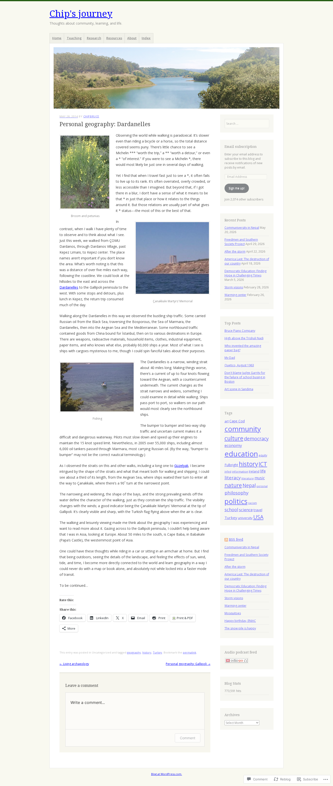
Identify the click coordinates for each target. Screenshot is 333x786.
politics (236, 501)
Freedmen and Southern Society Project (241, 241)
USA (258, 517)
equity (263, 455)
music (260, 478)
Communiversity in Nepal (242, 228)
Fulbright (231, 465)
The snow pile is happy (240, 628)
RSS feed (236, 539)
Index (146, 38)
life (263, 471)
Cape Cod (237, 421)
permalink (189, 652)
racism (252, 503)
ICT (263, 464)
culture (234, 438)
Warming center (235, 295)
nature (233, 485)
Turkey (157, 652)
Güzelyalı (181, 465)
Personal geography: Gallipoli (188, 664)
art (227, 421)
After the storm (235, 251)
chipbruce (91, 116)
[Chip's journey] (166, 78)
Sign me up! (237, 188)
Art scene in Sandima (239, 389)
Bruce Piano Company (240, 331)
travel (258, 510)
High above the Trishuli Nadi (244, 338)
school (231, 509)
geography (134, 652)
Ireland (254, 471)
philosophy (236, 493)
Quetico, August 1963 (239, 365)
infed (228, 471)
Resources (114, 38)
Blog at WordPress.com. (166, 774)
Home (56, 38)
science (246, 509)
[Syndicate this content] (226, 539)
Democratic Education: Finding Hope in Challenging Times (245, 273)
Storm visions (234, 287)
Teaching (74, 38)
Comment (187, 738)
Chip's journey (80, 14)
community (243, 428)
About (132, 38)
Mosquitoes (233, 613)
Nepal (249, 485)
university (245, 518)
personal (262, 486)
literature (247, 478)
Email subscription (241, 147)
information (240, 471)
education (241, 454)
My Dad (230, 358)
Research (94, 38)
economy (233, 445)
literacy (233, 477)
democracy (256, 438)
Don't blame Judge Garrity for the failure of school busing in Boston (245, 377)
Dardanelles (68, 287)
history (146, 652)
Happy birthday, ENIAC (240, 621)
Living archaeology (74, 664)
